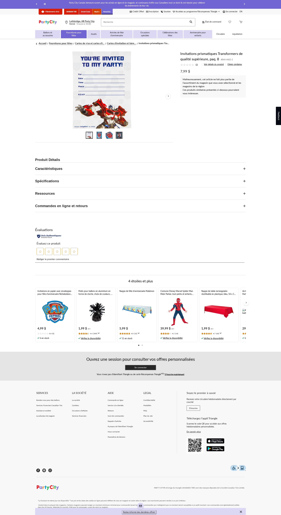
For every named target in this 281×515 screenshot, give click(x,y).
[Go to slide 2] (99, 135)
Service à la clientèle (115, 405)
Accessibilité (148, 421)
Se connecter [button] (232, 12)
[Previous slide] (36, 4)
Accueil (42, 43)
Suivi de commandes (116, 416)
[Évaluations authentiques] (49, 236)
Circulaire (220, 34)
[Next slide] (244, 4)
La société (76, 400)
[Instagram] (50, 470)
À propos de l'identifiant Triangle (120, 426)
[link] (190, 65)
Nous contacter (114, 432)
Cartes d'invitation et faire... (121, 43)
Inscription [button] (154, 12)
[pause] (44, 4)
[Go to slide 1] (89, 135)
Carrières (75, 405)
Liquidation (237, 34)
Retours (111, 411)
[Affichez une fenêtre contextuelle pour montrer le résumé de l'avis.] (99, 334)
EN (241, 12)
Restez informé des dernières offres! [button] (139, 512)
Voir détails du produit (214, 65)
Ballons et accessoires (48, 34)
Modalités (147, 405)
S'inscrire (193, 408)
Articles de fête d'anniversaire (117, 34)
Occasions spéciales (145, 34)
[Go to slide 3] (109, 135)
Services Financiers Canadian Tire (49, 405)
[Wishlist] (229, 22)
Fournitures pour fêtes (73, 34)
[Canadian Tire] (71, 12)
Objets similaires (234, 65)
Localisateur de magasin (45, 416)
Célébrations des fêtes (170, 34)
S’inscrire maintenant (174, 374)
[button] (191, 22)
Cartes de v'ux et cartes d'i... (89, 43)
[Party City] (107, 12)
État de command (213, 22)
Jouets (94, 34)
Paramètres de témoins (116, 437)
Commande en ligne (115, 400)
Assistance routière (43, 411)
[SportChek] (85, 12)
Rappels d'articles (114, 421)
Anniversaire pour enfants (198, 34)
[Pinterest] (44, 470)
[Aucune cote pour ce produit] (188, 65)
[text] (55, 334)
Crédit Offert (138, 12)
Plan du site (147, 416)
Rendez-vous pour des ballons (48, 400)
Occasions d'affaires (80, 411)
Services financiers (79, 416)
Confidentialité (149, 400)
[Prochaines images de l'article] (168, 96)
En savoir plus (194, 432)
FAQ (145, 411)
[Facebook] (38, 470)
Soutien (167, 12)
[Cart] (240, 22)
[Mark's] (96, 12)
